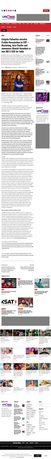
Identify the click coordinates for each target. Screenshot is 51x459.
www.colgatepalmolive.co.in (20, 238)
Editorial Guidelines (43, 418)
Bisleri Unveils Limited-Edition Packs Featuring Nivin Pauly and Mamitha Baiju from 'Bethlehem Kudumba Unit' (40, 83)
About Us (41, 411)
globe (28, 428)
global (33, 426)
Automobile (37, 67)
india (32, 428)
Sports (36, 289)
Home (40, 420)
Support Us (41, 427)
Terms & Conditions (43, 429)
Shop (40, 425)
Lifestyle (33, 412)
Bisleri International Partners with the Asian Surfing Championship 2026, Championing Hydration (40, 62)
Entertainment (30, 408)
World (28, 434)
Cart (40, 413)
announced (29, 424)
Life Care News (17, 443)
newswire (29, 432)
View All (48, 35)
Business (28, 406)
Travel (3, 289)
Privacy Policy (42, 424)
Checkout (41, 415)
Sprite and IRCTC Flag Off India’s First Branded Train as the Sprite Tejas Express (27, 269)
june (31, 430)
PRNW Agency (8, 67)
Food (28, 410)
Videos (28, 418)
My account (41, 422)
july (28, 430)
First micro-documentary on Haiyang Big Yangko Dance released (40, 40)
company (28, 426)
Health (3, 35)
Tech (36, 45)
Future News (33, 410)
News (28, 414)
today (34, 432)
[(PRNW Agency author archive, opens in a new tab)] (2, 68)
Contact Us (41, 417)
